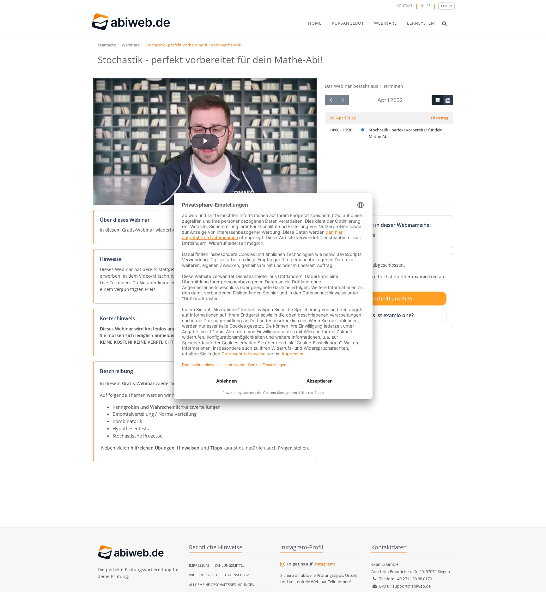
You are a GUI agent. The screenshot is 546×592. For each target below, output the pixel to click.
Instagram (323, 564)
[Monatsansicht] (447, 100)
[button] (444, 23)
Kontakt (404, 5)
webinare (385, 23)
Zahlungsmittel (230, 565)
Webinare (131, 45)
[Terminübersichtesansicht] (437, 100)
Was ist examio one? (389, 314)
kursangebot (348, 23)
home (315, 23)
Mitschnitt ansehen (389, 298)
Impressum (199, 565)
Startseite (107, 45)
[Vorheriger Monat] (331, 100)
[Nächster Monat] (343, 100)
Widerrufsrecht (204, 574)
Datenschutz (237, 574)
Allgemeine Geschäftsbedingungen (221, 584)
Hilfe (425, 5)
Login (446, 5)
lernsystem (421, 23)
